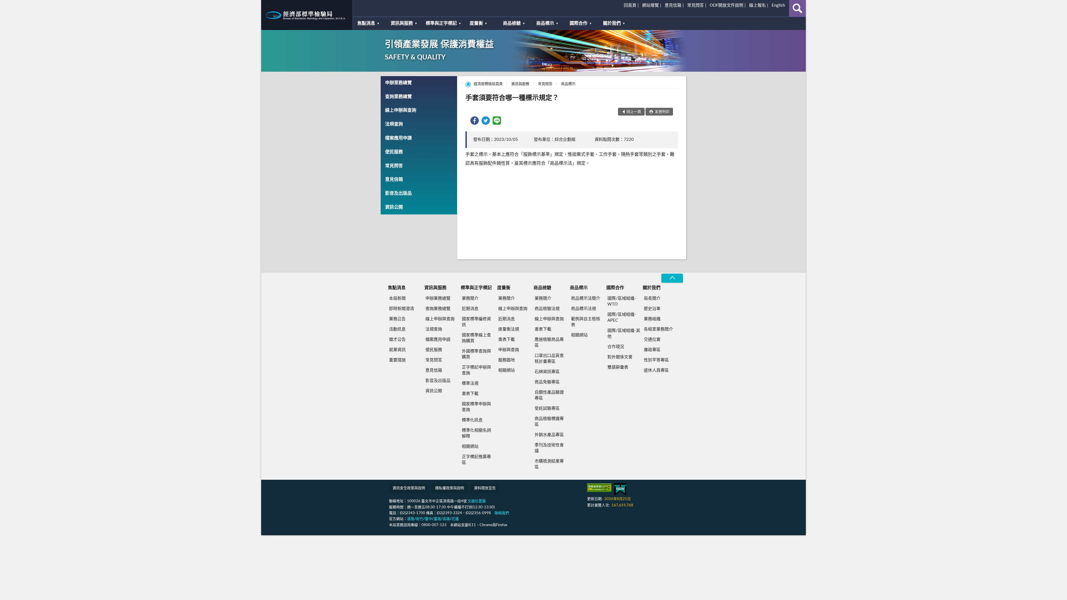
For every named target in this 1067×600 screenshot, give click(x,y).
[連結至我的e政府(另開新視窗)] (620, 489)
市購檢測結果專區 (549, 464)
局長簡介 (652, 298)
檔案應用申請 (398, 138)
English (778, 5)
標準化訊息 (472, 420)
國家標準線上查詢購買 (476, 338)
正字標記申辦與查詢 (476, 370)
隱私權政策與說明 (449, 488)
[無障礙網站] (599, 487)
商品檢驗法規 (547, 309)
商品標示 (545, 23)
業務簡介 (470, 298)
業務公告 (397, 319)
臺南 (437, 519)
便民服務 (394, 152)
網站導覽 (650, 5)
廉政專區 (652, 350)
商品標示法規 (583, 309)
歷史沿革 (652, 309)
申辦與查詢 (508, 350)
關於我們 (612, 23)
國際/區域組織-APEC (621, 317)
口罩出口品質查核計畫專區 (549, 359)
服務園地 (506, 360)
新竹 (419, 519)
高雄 (446, 519)
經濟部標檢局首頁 (488, 84)
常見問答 (695, 5)
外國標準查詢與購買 (476, 354)
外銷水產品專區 (549, 435)
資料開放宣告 (485, 488)
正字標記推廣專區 (476, 460)
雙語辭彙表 (617, 367)
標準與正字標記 (441, 23)
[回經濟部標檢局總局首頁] (307, 15)
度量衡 (476, 23)
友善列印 (661, 112)
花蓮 (455, 519)
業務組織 (652, 319)
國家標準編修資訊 (476, 322)
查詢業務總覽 (398, 96)
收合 (672, 278)
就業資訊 (397, 350)
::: (266, 6)
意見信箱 (673, 5)
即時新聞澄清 (401, 309)
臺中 (428, 519)
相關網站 (470, 446)
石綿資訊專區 (547, 372)
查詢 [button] (797, 8)
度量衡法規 (508, 329)
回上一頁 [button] (634, 112)
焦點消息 (366, 23)
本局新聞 (397, 298)
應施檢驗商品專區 (549, 343)
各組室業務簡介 (658, 329)
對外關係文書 (619, 357)
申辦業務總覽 (398, 83)
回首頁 (630, 5)
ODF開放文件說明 (726, 5)
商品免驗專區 (547, 382)
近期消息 (470, 309)
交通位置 (652, 340)
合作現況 (615, 347)
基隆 (410, 519)
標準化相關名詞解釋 (476, 433)
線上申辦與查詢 (400, 110)
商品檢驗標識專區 (549, 422)
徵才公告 (397, 340)
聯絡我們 (502, 513)
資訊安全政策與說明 (409, 488)
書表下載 (470, 394)
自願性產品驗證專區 (549, 395)
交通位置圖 (477, 501)
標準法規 (470, 383)
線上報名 (757, 5)
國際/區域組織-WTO (621, 301)
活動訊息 (397, 329)
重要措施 (397, 360)
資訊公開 (394, 207)
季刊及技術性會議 (549, 448)
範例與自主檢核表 (585, 322)
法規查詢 (394, 124)
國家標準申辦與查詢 (476, 407)
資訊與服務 (402, 23)
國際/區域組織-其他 (623, 334)
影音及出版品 (398, 193)
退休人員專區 (656, 370)
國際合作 (578, 23)
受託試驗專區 (547, 408)
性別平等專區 (656, 360)
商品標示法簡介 (585, 298)
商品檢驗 (512, 23)
